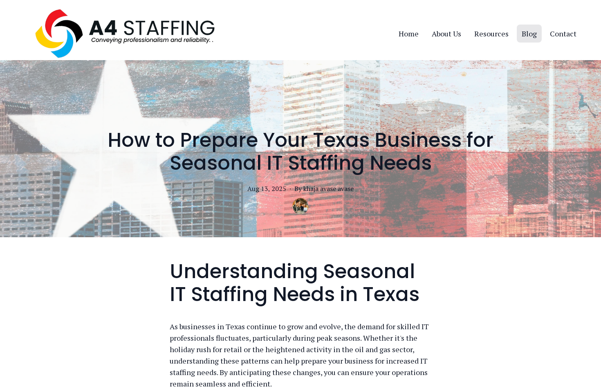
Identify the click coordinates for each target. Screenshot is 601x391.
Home (409, 33)
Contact (563, 33)
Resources (491, 33)
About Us (446, 33)
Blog (529, 33)
